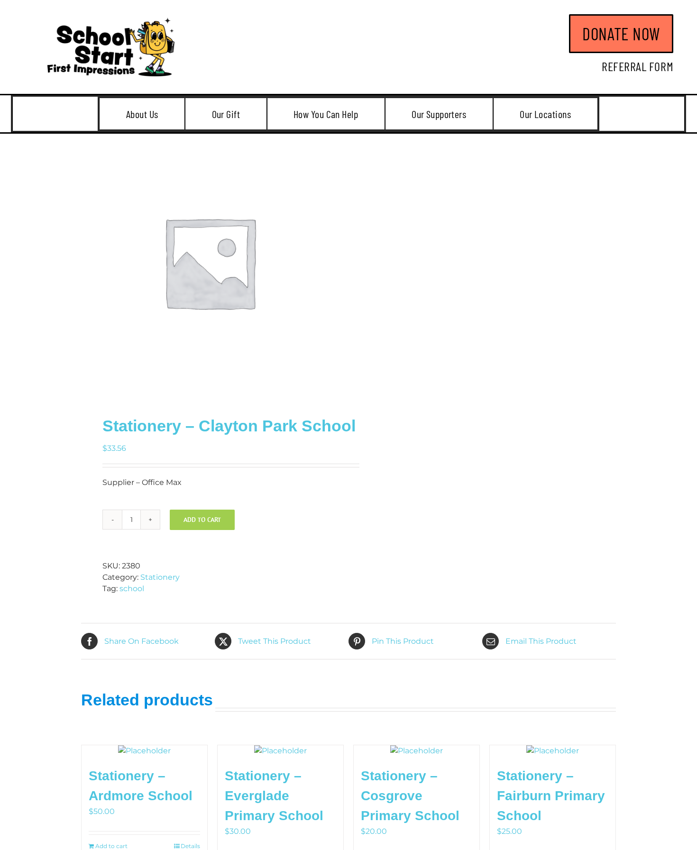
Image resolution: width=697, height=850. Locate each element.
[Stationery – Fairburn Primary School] (552, 751)
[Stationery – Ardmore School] (144, 751)
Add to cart (202, 519)
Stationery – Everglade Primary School (274, 795)
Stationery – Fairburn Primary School (551, 795)
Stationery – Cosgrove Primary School (410, 795)
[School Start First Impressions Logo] (110, 21)
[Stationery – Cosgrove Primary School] (416, 751)
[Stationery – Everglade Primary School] (280, 751)
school (131, 588)
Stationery (160, 577)
